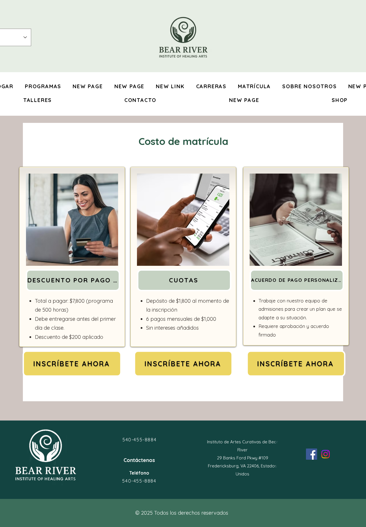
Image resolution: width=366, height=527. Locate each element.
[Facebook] (311, 454)
